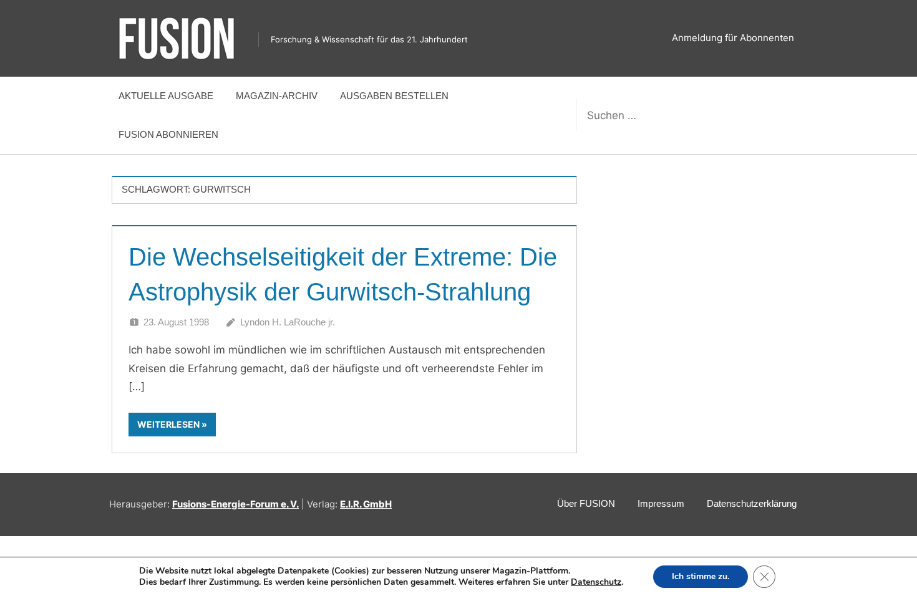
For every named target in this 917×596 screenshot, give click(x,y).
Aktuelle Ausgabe (166, 95)
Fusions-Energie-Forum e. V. (235, 504)
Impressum (661, 503)
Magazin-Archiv (277, 95)
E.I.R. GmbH (366, 504)
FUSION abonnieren (168, 134)
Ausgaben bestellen (394, 95)
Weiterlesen (168, 424)
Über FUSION (586, 503)
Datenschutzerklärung (752, 503)
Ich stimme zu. (700, 576)
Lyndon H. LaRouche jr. (287, 322)
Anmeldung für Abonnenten (733, 38)
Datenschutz (596, 582)
